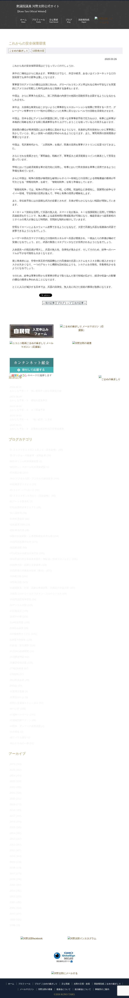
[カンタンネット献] (31, 364)
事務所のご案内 (102, 989)
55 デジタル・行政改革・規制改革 (28, 455)
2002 (12, 902)
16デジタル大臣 (18, 605)
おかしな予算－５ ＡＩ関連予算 (27, 410)
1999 (12, 919)
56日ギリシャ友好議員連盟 (24, 461)
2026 (12, 764)
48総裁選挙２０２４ (20, 484)
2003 (12, 896)
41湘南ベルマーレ (19, 714)
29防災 (13, 685)
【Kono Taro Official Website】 (31, 11)
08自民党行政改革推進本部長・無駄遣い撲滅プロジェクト (40, 559)
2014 (12, 833)
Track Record (53, 20)
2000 (12, 913)
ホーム (11, 984)
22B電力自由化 (18, 639)
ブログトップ (64, 303)
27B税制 (14, 674)
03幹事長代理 (17, 530)
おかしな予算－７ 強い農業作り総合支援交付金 (35, 390)
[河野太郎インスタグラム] (82, 943)
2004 (12, 890)
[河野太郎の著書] (82, 348)
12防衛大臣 (38, 50)
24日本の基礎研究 (19, 651)
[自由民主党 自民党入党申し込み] (31, 331)
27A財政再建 (16, 668)
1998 (12, 925)
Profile (38, 20)
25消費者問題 (17, 657)
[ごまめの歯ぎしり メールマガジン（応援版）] (82, 331)
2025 (12, 770)
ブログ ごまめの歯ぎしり (46, 984)
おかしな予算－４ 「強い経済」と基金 (31, 419)
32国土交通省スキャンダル (24, 703)
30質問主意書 (17, 691)
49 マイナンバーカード (22, 490)
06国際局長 (16, 547)
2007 (12, 873)
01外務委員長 (17, 518)
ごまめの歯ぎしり (27, 34)
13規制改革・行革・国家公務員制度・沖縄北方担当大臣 (39, 587)
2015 (12, 827)
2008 (12, 867)
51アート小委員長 (19, 501)
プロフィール (24, 984)
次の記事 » (80, 303)
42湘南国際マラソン (20, 720)
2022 (12, 787)
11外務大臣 (16, 576)
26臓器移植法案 (18, 662)
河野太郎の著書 (45, 989)
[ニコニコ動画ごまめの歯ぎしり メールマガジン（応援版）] (31, 348)
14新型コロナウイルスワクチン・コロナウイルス (36, 593)
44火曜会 (14, 731)
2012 (12, 844)
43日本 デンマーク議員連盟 (25, 726)
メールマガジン (27, 989)
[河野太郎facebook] (31, 943)
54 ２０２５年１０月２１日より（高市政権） (34, 449)
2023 (12, 781)
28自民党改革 (17, 680)
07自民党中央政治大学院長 (24, 553)
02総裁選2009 (17, 524)
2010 (12, 856)
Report (83, 20)
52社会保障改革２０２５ (23, 507)
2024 (12, 775)
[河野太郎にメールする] (64, 973)
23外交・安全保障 (19, 645)
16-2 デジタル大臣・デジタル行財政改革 (31, 478)
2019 (12, 804)
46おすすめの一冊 (19, 743)
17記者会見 (16, 611)
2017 (12, 816)
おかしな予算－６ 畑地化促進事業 (28, 400)
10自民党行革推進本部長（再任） (27, 570)
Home (23, 20)
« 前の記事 (49, 303)
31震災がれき (17, 697)
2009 (12, 862)
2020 (12, 798)
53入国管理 (16, 513)
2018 (12, 810)
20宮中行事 (16, 616)
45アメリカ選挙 (18, 737)
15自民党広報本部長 (20, 599)
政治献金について (83, 989)
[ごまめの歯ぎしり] (109, 379)
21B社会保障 (16, 628)
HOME (9, 34)
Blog (69, 20)
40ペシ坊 (14, 708)
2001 (12, 908)
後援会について (63, 989)
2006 (12, 879)
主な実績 (65, 984)
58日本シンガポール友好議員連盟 (27, 467)
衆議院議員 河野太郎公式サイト (37, 6)
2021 (12, 792)
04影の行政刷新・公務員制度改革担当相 (31, 536)
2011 (12, 850)
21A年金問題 (16, 622)
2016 (12, 821)
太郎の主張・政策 (82, 984)
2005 (12, 885)
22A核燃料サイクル (20, 633)
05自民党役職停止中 (20, 541)
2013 (12, 838)
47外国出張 (16, 472)
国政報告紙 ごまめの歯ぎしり (107, 984)
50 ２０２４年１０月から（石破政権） (30, 495)
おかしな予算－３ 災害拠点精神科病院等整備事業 (37, 428)
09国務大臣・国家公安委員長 (25, 565)
